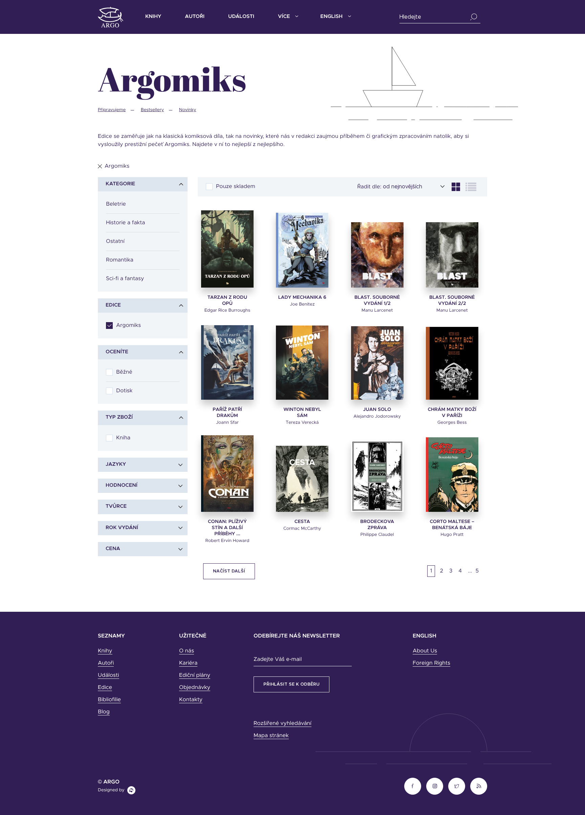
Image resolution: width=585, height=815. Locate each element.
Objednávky (194, 687)
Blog (104, 712)
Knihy (153, 16)
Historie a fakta (125, 223)
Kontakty (190, 700)
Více (284, 16)
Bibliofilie (109, 700)
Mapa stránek (271, 735)
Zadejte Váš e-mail (278, 659)
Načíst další (229, 571)
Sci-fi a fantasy (125, 278)
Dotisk (124, 391)
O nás (186, 651)
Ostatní (115, 241)
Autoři (194, 16)
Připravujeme (112, 110)
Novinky (187, 110)
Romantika (119, 260)
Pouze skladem (235, 186)
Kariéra (188, 663)
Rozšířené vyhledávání (282, 723)
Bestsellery (152, 110)
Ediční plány (194, 675)
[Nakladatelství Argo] (110, 17)
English (331, 16)
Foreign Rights (431, 663)
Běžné (124, 372)
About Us (425, 651)
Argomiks (128, 325)
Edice (105, 687)
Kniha (123, 438)
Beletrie (116, 204)
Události (241, 16)
